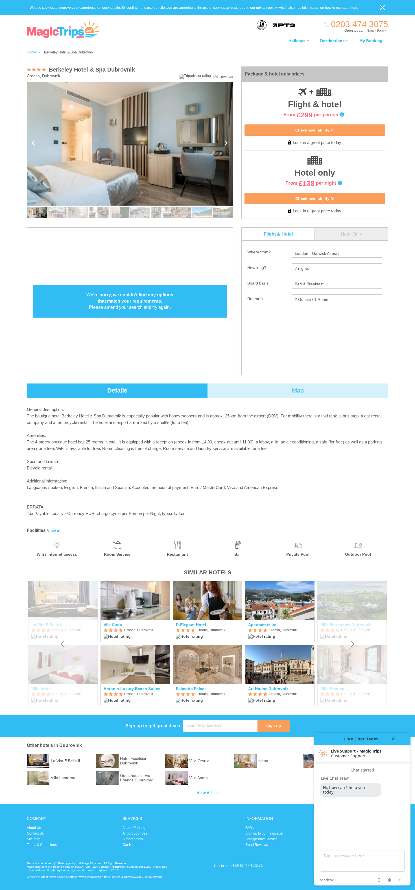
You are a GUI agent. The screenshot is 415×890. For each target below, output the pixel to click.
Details (117, 390)
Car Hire (129, 845)
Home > (35, 52)
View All (204, 792)
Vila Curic (113, 624)
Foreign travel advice (261, 839)
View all (54, 530)
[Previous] (63, 644)
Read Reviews (256, 845)
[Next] (352, 644)
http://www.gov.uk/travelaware (143, 876)
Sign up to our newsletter (264, 833)
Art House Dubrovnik (268, 688)
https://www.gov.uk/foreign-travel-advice (95, 876)
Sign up (273, 726)
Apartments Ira (262, 624)
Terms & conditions (39, 863)
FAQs (249, 828)
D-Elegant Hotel (191, 624)
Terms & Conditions (42, 845)
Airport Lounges (135, 833)
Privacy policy (67, 863)
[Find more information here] (362, 809)
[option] (135, 644)
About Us (34, 828)
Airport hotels (133, 839)
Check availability (313, 130)
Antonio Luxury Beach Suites (132, 688)
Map (298, 390)
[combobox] (337, 253)
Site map (33, 839)
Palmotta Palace (191, 688)
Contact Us (35, 833)
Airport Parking (134, 828)
